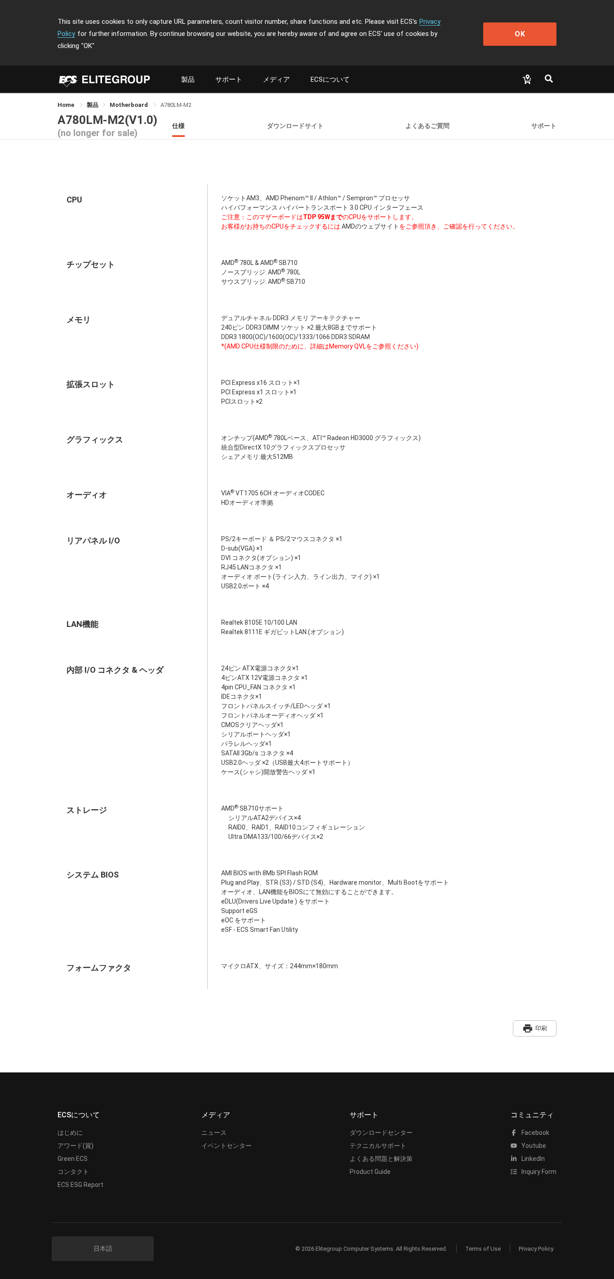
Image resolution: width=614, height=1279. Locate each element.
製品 (188, 79)
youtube (533, 1145)
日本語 (102, 1248)
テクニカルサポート (378, 1145)
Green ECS (73, 1158)
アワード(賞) (75, 1145)
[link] (92, 104)
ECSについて (330, 79)
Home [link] (67, 104)
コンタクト (73, 1171)
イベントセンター (226, 1145)
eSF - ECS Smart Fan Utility (259, 929)
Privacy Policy (536, 1248)
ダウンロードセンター (381, 1132)
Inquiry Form (538, 1171)
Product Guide (370, 1171)
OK (520, 34)
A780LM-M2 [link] (175, 104)
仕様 (178, 125)
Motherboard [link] (129, 104)
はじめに (70, 1132)
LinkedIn (532, 1158)
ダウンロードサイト (295, 125)
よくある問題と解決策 (381, 1158)
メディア (276, 79)
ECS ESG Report (80, 1184)
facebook (534, 1132)
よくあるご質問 (427, 125)
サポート (228, 79)
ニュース (214, 1132)
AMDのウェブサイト (369, 226)
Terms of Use (483, 1248)
